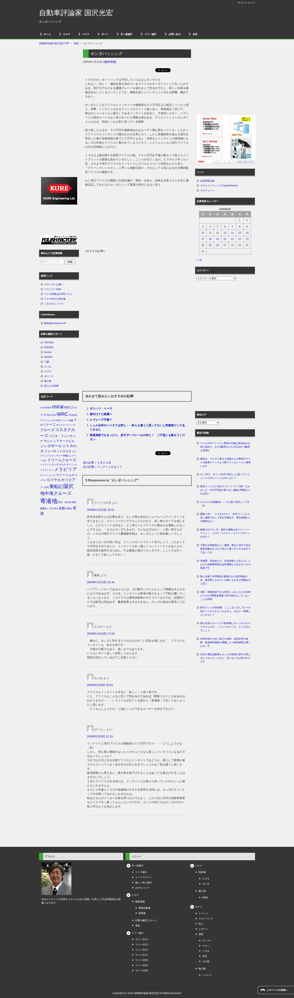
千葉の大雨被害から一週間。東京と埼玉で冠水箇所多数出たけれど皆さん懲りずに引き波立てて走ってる (225, 549)
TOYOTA (49, 342)
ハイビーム (45, 464)
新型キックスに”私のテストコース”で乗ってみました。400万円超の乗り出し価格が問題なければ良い (225, 490)
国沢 (68, 486)
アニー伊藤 (67, 420)
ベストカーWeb (52, 289)
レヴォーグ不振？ (101, 419)
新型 (74, 502)
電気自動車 (145, 908)
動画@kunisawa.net (55, 323)
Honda (48, 352)
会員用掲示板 (207, 180)
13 (225, 232)
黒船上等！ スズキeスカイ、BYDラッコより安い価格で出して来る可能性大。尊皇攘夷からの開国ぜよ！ (225, 518)
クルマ (66, 34)
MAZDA (48, 357)
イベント (203, 913)
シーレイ (207, 975)
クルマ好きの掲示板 (55, 298)
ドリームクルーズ (61, 460)
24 (202, 245)
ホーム (47, 34)
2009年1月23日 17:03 (101, 633)
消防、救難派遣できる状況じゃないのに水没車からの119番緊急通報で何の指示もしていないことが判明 (225, 596)
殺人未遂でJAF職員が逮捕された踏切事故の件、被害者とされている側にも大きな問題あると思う (225, 580)
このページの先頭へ (277, 990)
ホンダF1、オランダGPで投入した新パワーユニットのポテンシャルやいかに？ (225, 476)
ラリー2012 (141, 949)
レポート (203, 929)
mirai (58, 406)
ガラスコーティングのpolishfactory (219, 185)
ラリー (60, 475)
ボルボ (62, 464)
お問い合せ (175, 34)
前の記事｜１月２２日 (97, 462)
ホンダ (55, 464)
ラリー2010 (141, 965)
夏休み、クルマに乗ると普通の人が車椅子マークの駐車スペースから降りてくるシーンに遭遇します (225, 462)
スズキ (47, 371)
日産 (204, 956)
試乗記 (69, 508)
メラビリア (65, 469)
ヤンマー (207, 940)
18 (210, 239)
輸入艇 (202, 968)
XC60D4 (73, 415)
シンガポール (51, 446)
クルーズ (47, 430)
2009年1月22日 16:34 (101, 582)
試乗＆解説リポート (146, 920)
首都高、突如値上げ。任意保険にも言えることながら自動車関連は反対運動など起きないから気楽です (225, 564)
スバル (47, 366)
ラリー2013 (141, 944)
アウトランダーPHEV (50, 420)
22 (239, 239)
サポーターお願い (53, 284)
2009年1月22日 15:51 (101, 509)
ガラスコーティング (66, 425)
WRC (62, 414)
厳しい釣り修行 (143, 882)
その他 (205, 961)
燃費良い (44, 508)
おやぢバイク (142, 887)
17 (202, 239)
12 (217, 232)
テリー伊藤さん (64, 455)
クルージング (206, 918)
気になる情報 (51, 385)
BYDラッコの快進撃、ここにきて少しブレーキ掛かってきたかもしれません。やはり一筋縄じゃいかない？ (225, 611)
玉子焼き (54, 508)
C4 (41, 407)
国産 (201, 934)
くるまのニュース (53, 303)
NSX (49, 415)
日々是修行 (127, 34)
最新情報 (109, 61)
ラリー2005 (141, 970)
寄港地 (49, 501)
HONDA (48, 407)
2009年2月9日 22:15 (100, 736)
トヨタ (205, 951)
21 (232, 239)
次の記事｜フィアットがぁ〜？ (102, 466)
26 (217, 245)
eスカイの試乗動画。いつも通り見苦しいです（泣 (225, 504)
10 (202, 232)
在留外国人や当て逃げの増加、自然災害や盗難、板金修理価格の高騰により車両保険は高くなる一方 (225, 642)
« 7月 (199, 260)
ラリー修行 (151, 34)
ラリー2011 (141, 955)
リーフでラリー (143, 877)
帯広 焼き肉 (64, 502)
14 (232, 232)
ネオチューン (207, 190)
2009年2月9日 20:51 (100, 685)
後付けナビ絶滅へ (101, 414)
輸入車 (47, 381)
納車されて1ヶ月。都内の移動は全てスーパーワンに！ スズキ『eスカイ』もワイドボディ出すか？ (225, 533)
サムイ (48, 441)
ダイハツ (49, 376)
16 (247, 232)
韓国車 (142, 913)
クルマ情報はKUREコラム (58, 294)
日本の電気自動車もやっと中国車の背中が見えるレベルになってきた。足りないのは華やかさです (225, 658)
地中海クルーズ (56, 493)
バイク (85, 34)
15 (239, 232)
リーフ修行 (141, 872)
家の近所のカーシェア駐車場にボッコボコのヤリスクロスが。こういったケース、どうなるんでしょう (225, 627)
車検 (137, 925)
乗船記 (56, 486)
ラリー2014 (141, 939)
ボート (105, 34)
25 (210, 245)
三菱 (46, 361)
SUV (54, 415)
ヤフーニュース (48, 475)
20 (225, 239)
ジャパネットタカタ (57, 451)
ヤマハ (205, 945)
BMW (205, 897)
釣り (201, 923)
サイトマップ (248, 2)
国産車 (202, 872)
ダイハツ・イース (101, 408)
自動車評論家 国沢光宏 (76, 13)
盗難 (62, 508)
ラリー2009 (141, 960)
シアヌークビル (63, 441)
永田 (195, 34)
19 (217, 239)
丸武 (46, 487)
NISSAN (48, 347)
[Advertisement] (137, 219)
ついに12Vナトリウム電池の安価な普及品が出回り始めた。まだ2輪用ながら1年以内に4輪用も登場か (225, 447)
